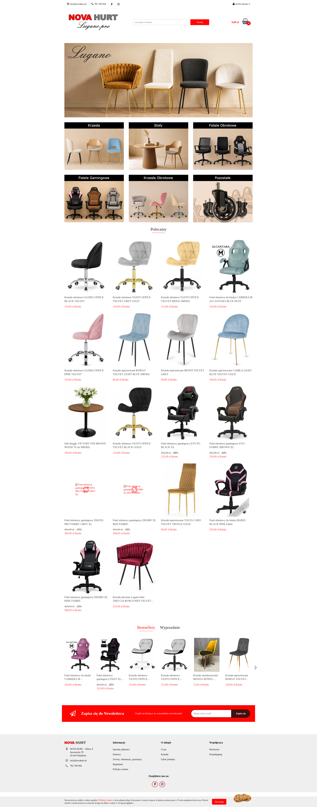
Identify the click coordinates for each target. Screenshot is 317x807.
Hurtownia (214, 749)
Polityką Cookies (105, 800)
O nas (163, 749)
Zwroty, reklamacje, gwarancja (127, 759)
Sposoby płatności (121, 749)
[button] (119, 742)
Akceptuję (219, 801)
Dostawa (117, 754)
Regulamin (118, 764)
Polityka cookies (120, 769)
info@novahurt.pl (78, 760)
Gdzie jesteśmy (168, 759)
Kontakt (164, 754)
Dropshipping (215, 754)
